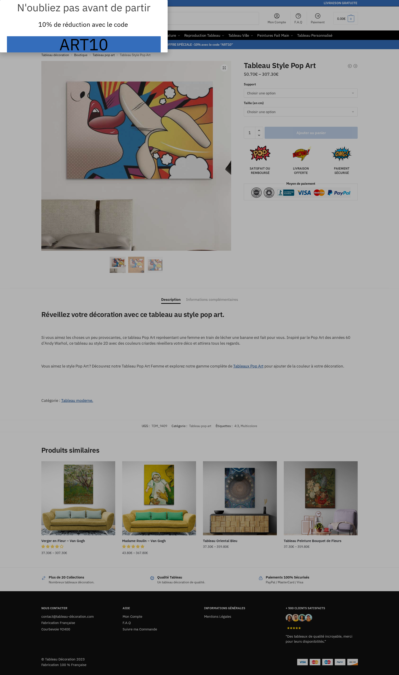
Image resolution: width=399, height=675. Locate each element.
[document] (199, 337)
